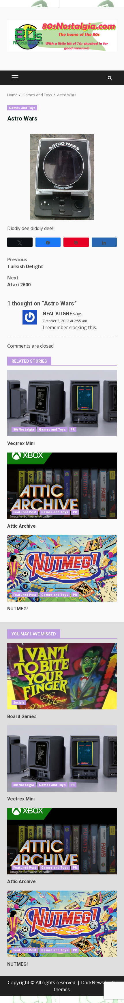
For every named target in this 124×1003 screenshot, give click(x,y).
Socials (19, 702)
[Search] (110, 78)
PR (73, 429)
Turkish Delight (25, 263)
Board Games (62, 676)
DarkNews (92, 982)
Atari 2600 (19, 281)
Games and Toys (22, 108)
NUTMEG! (62, 568)
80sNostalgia (23, 429)
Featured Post (24, 512)
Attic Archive (62, 486)
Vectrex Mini (62, 403)
